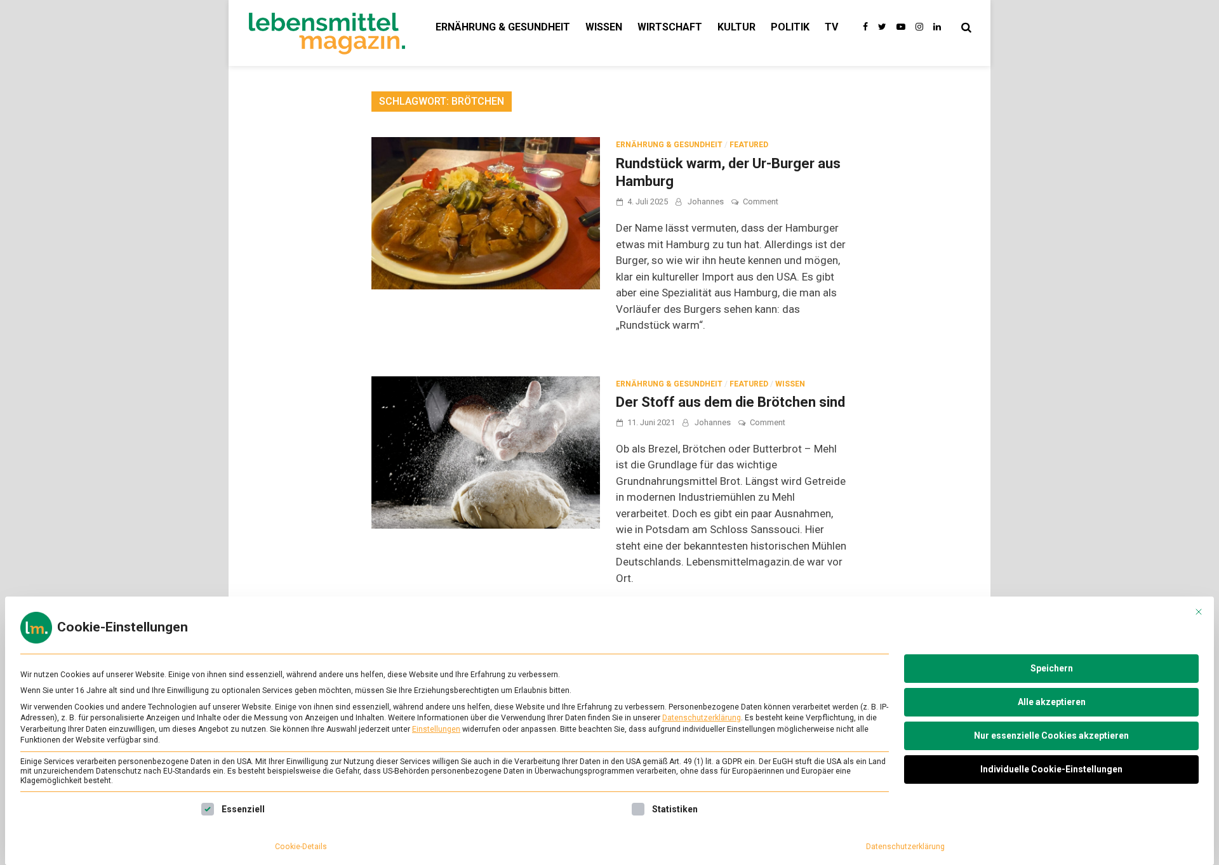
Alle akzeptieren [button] (1052, 702)
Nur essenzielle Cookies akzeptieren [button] (1051, 735)
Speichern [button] (1051, 668)
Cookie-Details (301, 846)
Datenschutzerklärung (701, 717)
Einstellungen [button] (436, 729)
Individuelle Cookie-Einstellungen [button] (1051, 769)
